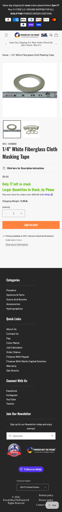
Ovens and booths (16, 299)
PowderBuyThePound (14, 500)
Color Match (13, 342)
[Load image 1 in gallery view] (12, 129)
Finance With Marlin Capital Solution (26, 361)
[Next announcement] (56, 43)
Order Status (13, 351)
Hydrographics (14, 308)
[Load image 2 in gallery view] (31, 129)
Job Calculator (14, 347)
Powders (11, 290)
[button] (6, 35)
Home (5, 54)
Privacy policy (46, 500)
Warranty (11, 365)
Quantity (6, 207)
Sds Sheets (12, 370)
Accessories (13, 303)
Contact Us (12, 333)
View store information (17, 244)
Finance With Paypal (17, 356)
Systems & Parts (15, 294)
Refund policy (46, 495)
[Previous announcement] (5, 43)
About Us (11, 328)
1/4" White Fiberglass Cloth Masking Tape (32, 54)
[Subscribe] (51, 436)
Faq (8, 338)
